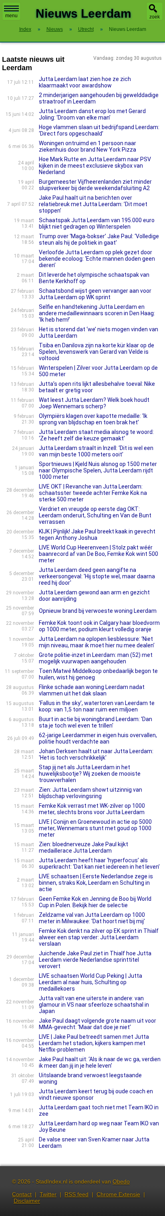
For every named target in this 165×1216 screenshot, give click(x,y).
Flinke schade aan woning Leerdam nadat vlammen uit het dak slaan (92, 690)
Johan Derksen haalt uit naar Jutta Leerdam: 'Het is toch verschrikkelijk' (96, 754)
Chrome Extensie (118, 1194)
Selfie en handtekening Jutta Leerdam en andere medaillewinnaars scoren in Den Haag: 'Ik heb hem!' (97, 313)
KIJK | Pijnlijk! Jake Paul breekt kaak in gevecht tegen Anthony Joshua (97, 534)
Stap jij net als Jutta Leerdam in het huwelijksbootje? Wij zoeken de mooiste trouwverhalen (90, 773)
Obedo (121, 1181)
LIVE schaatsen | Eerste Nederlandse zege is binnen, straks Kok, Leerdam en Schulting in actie (96, 882)
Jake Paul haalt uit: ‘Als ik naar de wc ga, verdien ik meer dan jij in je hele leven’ (100, 1062)
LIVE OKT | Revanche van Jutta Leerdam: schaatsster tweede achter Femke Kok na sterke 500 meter (93, 493)
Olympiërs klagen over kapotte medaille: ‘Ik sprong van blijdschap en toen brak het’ (93, 419)
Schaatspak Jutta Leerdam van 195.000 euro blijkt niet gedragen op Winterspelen (97, 223)
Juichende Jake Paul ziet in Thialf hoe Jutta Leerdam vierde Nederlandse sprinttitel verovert (95, 959)
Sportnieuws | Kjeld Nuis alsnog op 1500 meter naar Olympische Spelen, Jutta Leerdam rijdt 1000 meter (98, 470)
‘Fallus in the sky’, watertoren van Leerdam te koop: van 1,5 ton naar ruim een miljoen (97, 706)
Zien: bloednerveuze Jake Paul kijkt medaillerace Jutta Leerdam (83, 847)
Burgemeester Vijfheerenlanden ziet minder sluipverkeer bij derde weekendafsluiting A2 (95, 184)
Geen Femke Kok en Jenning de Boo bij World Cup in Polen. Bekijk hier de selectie (95, 902)
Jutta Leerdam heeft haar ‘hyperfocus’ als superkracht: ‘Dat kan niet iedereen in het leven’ (99, 863)
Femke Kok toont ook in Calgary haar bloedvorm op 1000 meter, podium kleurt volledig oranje (99, 626)
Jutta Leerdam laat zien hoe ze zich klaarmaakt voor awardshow (85, 82)
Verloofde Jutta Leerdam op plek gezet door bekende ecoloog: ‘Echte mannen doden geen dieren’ (97, 258)
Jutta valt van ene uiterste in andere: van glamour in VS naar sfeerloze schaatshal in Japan (94, 1004)
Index (25, 29)
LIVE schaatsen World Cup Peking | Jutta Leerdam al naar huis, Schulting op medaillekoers (90, 982)
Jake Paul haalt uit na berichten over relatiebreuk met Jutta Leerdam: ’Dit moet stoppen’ (93, 204)
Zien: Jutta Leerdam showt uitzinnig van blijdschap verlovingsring (90, 792)
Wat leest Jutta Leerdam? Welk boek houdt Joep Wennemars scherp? (94, 403)
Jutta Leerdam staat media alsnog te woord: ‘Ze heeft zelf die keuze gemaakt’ (96, 435)
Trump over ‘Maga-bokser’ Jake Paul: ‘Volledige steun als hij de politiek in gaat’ (99, 239)
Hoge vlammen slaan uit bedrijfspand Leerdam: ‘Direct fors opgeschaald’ (99, 130)
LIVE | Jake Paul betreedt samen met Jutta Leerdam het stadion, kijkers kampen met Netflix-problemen (94, 1043)
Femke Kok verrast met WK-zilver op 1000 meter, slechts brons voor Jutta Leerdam (92, 809)
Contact (22, 1194)
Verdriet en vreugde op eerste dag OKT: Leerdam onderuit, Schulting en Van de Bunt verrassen (95, 515)
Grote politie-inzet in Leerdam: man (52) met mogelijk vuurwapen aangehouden (96, 658)
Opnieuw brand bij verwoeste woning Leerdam (98, 611)
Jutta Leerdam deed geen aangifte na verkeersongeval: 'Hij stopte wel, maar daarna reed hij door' (97, 576)
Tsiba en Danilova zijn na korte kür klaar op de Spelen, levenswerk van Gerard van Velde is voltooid (96, 351)
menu (11, 15)
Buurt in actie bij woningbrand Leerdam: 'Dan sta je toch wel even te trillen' (95, 722)
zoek (154, 17)
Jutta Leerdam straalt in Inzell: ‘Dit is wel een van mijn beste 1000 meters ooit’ (96, 451)
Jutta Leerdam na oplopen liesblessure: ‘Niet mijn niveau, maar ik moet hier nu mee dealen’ (97, 642)
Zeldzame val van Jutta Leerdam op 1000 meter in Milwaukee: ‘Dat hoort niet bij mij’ (92, 918)
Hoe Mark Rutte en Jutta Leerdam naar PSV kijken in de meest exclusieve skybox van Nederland (95, 165)
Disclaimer (27, 1201)
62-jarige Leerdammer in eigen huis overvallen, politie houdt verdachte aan (98, 738)
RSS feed (76, 1194)
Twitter (48, 1194)
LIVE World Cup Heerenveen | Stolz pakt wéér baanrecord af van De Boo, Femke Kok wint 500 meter (98, 553)
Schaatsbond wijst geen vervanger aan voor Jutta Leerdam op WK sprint (95, 294)
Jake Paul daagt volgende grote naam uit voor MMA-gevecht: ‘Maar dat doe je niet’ (97, 1023)
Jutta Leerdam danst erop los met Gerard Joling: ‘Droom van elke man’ (92, 114)
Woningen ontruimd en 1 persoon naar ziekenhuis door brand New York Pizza (87, 146)
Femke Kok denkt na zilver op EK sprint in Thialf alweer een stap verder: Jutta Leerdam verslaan (99, 937)
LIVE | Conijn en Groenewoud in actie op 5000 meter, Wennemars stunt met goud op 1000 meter (95, 828)
